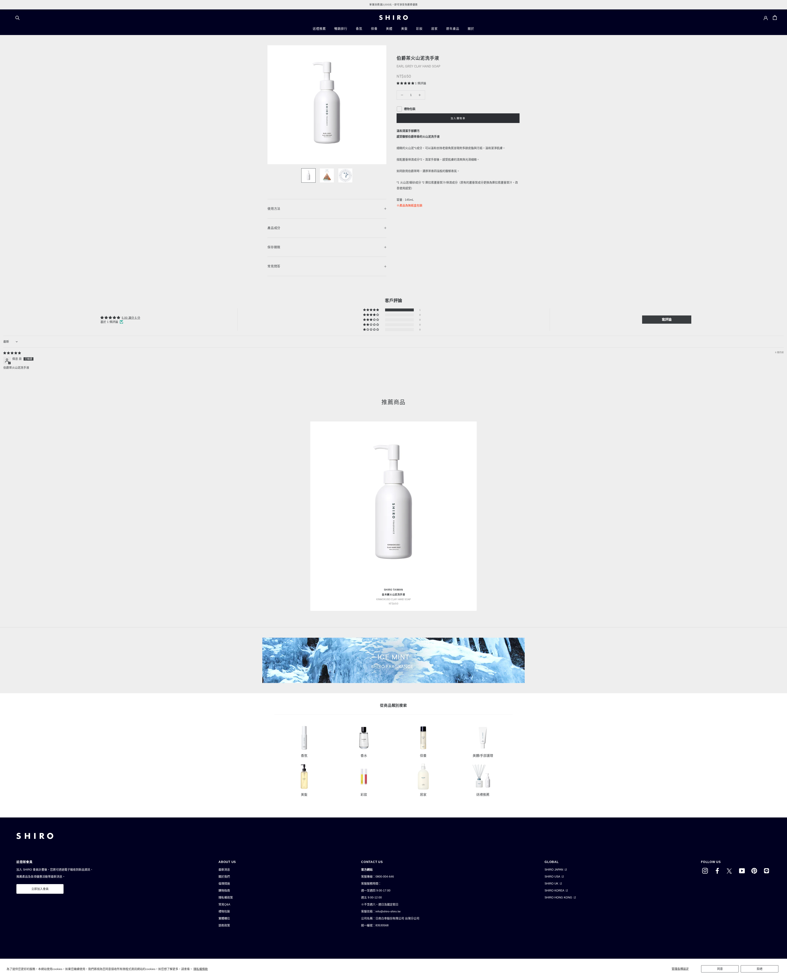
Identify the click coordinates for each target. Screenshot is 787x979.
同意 (720, 968)
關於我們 (224, 876)
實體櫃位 (224, 918)
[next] (774, 511)
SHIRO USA (552, 876)
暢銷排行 (340, 28)
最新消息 (224, 869)
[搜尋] (17, 17)
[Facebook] (717, 870)
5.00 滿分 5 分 (131, 317)
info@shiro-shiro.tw (387, 911)
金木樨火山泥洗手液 (393, 594)
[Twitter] (729, 870)
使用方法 (273, 208)
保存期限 (273, 247)
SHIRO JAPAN (554, 869)
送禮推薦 (319, 28)
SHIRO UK (551, 883)
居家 (434, 28)
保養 (374, 28)
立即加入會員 (40, 888)
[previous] (12, 511)
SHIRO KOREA (554, 890)
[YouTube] (742, 870)
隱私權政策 (225, 897)
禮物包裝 (224, 911)
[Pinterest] (754, 870)
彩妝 (419, 28)
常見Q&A (224, 904)
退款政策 (224, 925)
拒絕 (759, 968)
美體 (389, 28)
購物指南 (224, 890)
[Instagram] (705, 870)
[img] (12, 353)
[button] (406, 83)
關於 (471, 28)
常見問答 (273, 266)
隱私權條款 (200, 969)
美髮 (404, 28)
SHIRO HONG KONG (558, 897)
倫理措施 (224, 883)
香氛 (359, 28)
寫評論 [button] (667, 319)
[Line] (766, 870)
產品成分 (273, 228)
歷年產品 (452, 28)
